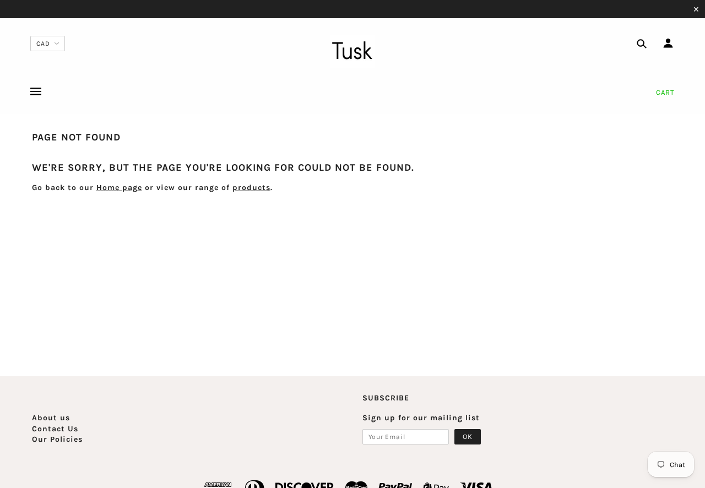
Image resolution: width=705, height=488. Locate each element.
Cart (665, 92)
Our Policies (57, 439)
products (251, 187)
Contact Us (55, 428)
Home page (119, 187)
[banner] (352, 51)
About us (51, 417)
